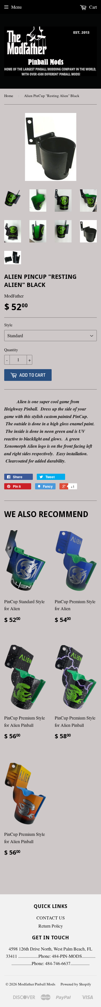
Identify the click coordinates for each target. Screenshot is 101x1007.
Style (8, 324)
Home (8, 95)
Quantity (11, 349)
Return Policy (50, 926)
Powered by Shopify (76, 984)
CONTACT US (50, 918)
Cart (92, 7)
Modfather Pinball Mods (36, 984)
